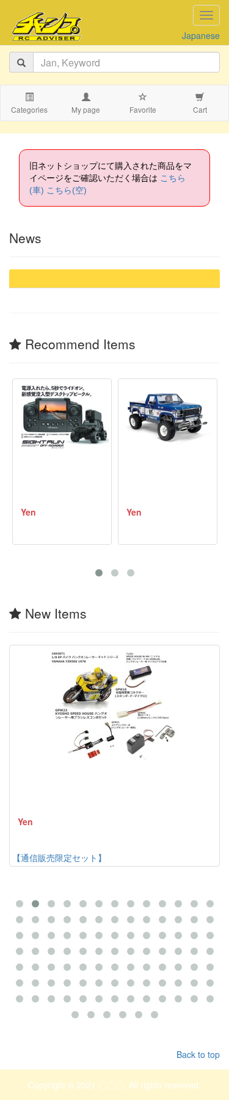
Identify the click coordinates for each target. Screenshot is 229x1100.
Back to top (198, 1054)
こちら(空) (66, 190)
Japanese (201, 35)
